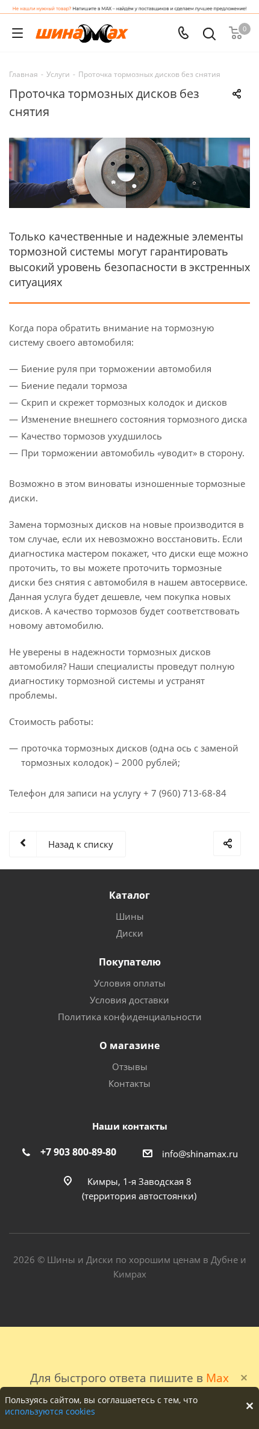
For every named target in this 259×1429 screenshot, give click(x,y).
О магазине (129, 1045)
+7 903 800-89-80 (78, 1151)
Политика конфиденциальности (130, 1017)
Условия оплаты (130, 983)
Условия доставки (129, 1000)
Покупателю (130, 961)
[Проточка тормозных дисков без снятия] (129, 173)
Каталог (129, 895)
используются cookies (50, 1411)
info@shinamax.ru (200, 1154)
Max (217, 1377)
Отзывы (130, 1066)
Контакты (129, 1083)
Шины (130, 916)
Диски (129, 933)
